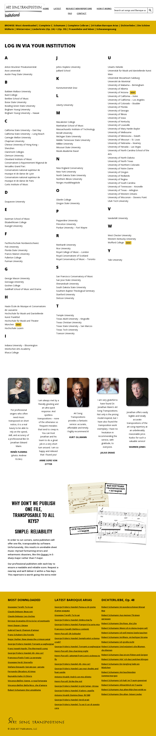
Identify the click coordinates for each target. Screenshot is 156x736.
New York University (66, 171)
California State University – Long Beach (24, 133)
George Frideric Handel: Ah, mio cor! (26, 653)
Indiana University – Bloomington (21, 345)
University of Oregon (118, 172)
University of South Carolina (121, 182)
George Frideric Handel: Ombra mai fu (73, 620)
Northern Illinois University (69, 179)
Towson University (65, 333)
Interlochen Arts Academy (17, 348)
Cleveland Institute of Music (18, 159)
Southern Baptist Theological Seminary (75, 290)
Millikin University (64, 143)
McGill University (64, 132)
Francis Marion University (17, 253)
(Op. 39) (62, 29)
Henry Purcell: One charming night (71, 651)
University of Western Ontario (122, 193)
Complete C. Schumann (52, 25)
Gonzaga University (14, 281)
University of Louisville (119, 125)
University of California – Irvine (123, 96)
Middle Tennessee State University (73, 140)
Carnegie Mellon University (18, 137)
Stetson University (65, 298)
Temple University (65, 315)
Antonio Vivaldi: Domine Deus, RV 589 (72, 695)
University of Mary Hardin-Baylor (124, 128)
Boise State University (15, 102)
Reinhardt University (66, 244)
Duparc (45, 554)
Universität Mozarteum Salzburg (124, 77)
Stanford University (65, 294)
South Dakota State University (71, 287)
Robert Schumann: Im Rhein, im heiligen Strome (124, 637)
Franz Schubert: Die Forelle (21, 634)
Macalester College (65, 122)
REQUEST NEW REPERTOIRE (79, 8)
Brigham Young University (17, 109)
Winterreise (23, 29)
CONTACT (81, 13)
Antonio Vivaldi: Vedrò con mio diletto (73, 676)
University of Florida (118, 106)
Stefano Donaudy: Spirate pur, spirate (26, 666)
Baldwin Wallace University (18, 91)
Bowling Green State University (20, 105)
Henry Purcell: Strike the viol (68, 681)
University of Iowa (117, 117)
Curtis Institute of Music (16, 184)
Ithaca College (12, 352)
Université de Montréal (119, 81)
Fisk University (12, 246)
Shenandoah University (67, 283)
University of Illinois (117, 114)
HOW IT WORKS (104, 8)
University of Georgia (118, 110)
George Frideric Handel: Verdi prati (72, 699)
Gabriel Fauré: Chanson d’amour (23, 630)
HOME (46, 8)
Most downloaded (26, 25)
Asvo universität (12, 70)
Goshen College (12, 285)
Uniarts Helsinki (115, 66)
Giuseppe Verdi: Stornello (20, 662)
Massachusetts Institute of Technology (75, 129)
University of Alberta (118, 88)
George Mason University (17, 278)
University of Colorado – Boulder (124, 103)
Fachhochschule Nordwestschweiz (22, 243)
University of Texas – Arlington (123, 190)
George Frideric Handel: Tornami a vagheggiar (31, 644)
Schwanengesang (106, 29)
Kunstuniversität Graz (66, 87)
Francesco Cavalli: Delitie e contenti (72, 629)
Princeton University (66, 224)
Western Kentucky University (122, 238)
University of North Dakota (121, 157)
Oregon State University (68, 203)
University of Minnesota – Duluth (124, 135)
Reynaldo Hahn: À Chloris (20, 676)
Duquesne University (15, 201)
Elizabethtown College (16, 222)
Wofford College (116, 242)
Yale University (115, 259)
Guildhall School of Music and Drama (23, 289)
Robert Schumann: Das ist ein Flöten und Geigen (124, 654)
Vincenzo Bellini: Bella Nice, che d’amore (27, 685)
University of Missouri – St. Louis (124, 139)
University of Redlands (119, 175)
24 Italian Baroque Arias (104, 25)
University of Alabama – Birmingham (126, 85)
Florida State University (16, 250)
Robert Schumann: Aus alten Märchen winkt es (123, 689)
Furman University (14, 261)
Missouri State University (68, 147)
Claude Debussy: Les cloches (21, 616)
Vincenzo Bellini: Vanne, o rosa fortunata (27, 680)
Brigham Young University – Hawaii (22, 113)
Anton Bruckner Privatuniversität (21, 66)
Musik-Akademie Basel (67, 151)
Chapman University (14, 141)
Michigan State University (68, 136)
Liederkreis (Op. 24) (43, 29)
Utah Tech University (118, 201)
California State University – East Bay (23, 130)
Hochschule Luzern (14, 328)
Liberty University (64, 104)
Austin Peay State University (18, 74)
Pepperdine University (67, 220)
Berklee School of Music (17, 98)
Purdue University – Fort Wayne (71, 227)
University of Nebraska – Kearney (124, 143)
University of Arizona (118, 92)
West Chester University (119, 235)
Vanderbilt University (118, 218)
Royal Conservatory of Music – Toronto (75, 259)
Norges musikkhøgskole (68, 182)
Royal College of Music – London (72, 252)
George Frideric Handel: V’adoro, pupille (74, 690)
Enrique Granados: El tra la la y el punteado (29, 620)
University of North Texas (120, 161)
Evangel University (14, 225)
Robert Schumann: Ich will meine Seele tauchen (124, 632)
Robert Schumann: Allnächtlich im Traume (121, 685)
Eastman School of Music (17, 218)
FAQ (70, 13)
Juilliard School (63, 70)
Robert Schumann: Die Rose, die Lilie (119, 623)
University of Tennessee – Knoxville (125, 186)
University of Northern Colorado (124, 164)
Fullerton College (13, 257)
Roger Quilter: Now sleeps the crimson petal (29, 639)
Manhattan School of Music (69, 125)
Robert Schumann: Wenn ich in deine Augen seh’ (124, 628)
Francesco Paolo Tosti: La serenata (24, 657)
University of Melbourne (119, 132)
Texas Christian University (69, 322)
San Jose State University (68, 280)
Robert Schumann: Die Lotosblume (24, 690)
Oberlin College (63, 199)
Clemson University (14, 155)
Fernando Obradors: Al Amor (22, 671)
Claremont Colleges (14, 151)
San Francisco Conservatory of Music (74, 276)
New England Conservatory (69, 168)
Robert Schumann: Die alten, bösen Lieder (121, 694)
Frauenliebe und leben (81, 29)
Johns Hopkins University (68, 66)
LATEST (57, 8)
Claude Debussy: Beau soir (20, 611)
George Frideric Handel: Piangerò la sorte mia (77, 624)
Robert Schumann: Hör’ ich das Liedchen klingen (124, 659)
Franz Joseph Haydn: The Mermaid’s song (28, 648)
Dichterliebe (128, 25)
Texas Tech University (67, 329)
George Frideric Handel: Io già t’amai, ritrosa (76, 686)
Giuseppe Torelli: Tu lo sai (20, 607)
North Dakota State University (71, 175)
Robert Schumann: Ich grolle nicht (117, 642)
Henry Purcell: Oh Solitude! (68, 633)
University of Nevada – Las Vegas (124, 146)
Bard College (11, 94)
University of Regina (118, 179)
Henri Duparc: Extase (18, 625)
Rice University (63, 248)
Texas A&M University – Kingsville (72, 318)
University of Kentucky (119, 121)
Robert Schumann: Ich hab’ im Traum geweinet (124, 680)
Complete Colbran (78, 25)
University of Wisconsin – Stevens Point (127, 197)
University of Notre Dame (120, 168)
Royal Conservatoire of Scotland (72, 255)
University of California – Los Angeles (126, 99)
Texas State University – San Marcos (74, 326)
